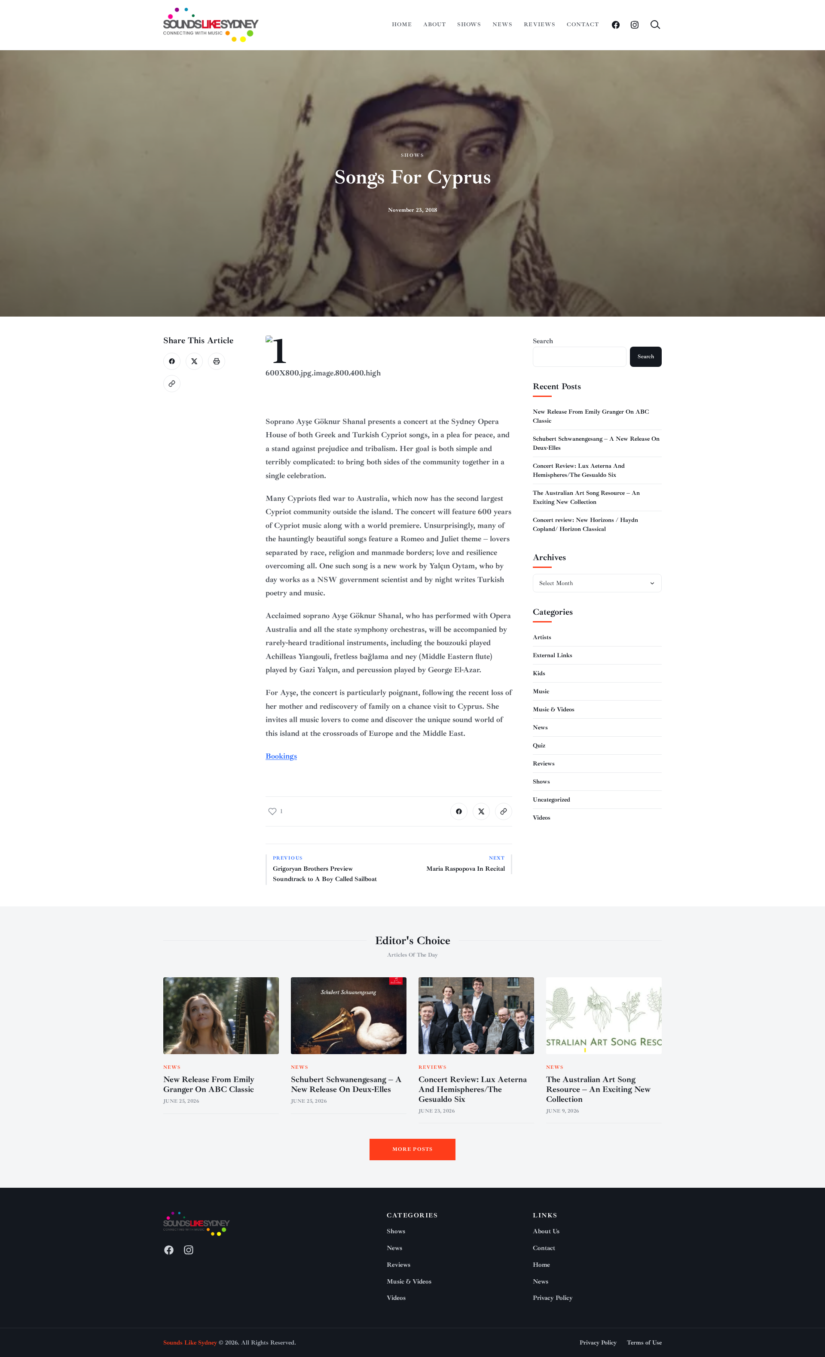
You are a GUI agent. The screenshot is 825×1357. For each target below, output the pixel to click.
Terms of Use (644, 1342)
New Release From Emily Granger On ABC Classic (208, 1084)
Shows (469, 24)
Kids (539, 673)
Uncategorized (551, 799)
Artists (542, 637)
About (434, 24)
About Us (546, 1231)
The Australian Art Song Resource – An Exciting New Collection (598, 1089)
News (502, 24)
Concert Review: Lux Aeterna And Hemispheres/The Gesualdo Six (473, 1089)
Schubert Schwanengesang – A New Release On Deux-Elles (346, 1084)
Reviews (539, 24)
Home (402, 24)
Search (543, 341)
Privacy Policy (553, 1298)
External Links (552, 655)
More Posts (412, 1149)
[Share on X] (194, 361)
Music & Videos (553, 709)
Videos (541, 817)
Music (541, 691)
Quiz (539, 745)
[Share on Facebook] (171, 361)
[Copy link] (171, 383)
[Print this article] (216, 361)
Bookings (281, 756)
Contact (583, 24)
